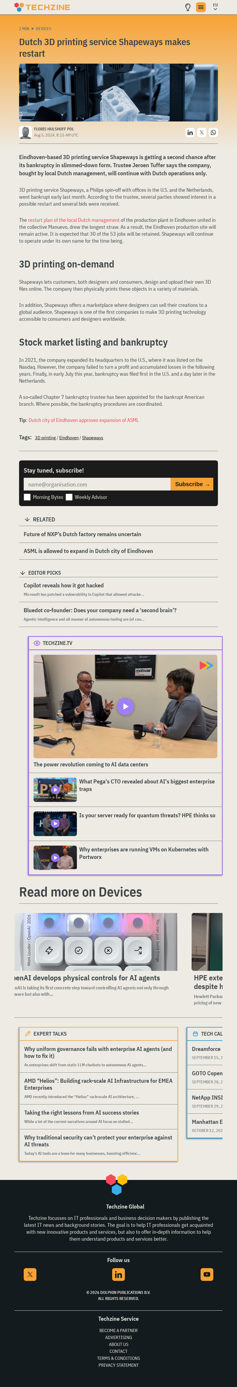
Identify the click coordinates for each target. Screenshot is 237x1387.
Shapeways (92, 437)
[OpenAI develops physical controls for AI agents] (93, 942)
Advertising (118, 1337)
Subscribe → (192, 484)
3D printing (45, 437)
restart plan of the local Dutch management (74, 220)
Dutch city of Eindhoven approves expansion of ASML (84, 420)
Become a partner (118, 1330)
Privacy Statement (119, 1365)
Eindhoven (69, 437)
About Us (118, 1344)
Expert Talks (50, 1033)
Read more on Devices (80, 891)
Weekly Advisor (91, 497)
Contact (118, 1351)
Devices (43, 28)
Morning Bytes (48, 497)
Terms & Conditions (118, 1358)
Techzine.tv (58, 643)
